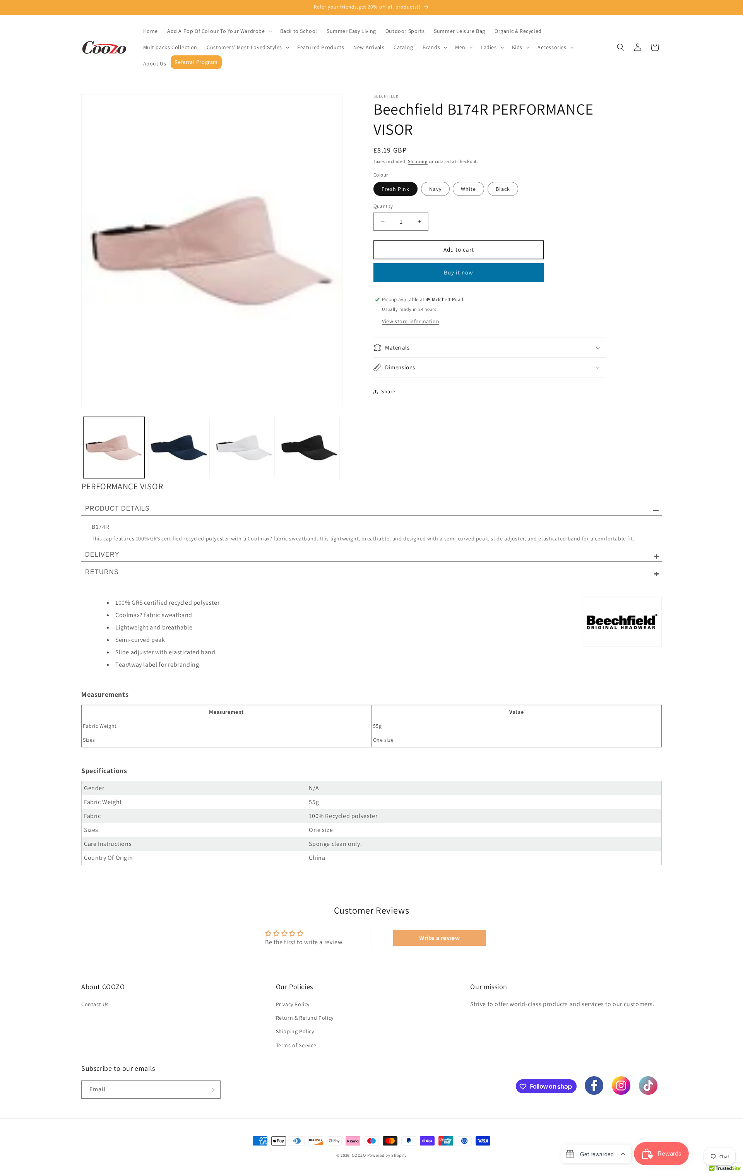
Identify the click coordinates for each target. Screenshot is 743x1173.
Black (503, 188)
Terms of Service (296, 1045)
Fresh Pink (395, 188)
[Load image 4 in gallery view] (309, 447)
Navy (435, 188)
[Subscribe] (211, 1090)
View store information (410, 321)
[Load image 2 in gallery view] (178, 447)
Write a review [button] (439, 938)
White (468, 188)
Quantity (383, 206)
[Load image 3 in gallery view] (244, 447)
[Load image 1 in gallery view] (113, 447)
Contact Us (95, 1004)
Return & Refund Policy (305, 1018)
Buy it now (458, 272)
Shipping (418, 161)
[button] (219, 31)
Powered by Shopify (387, 1155)
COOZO (359, 1155)
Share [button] (388, 391)
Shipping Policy (295, 1031)
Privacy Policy (293, 1004)
